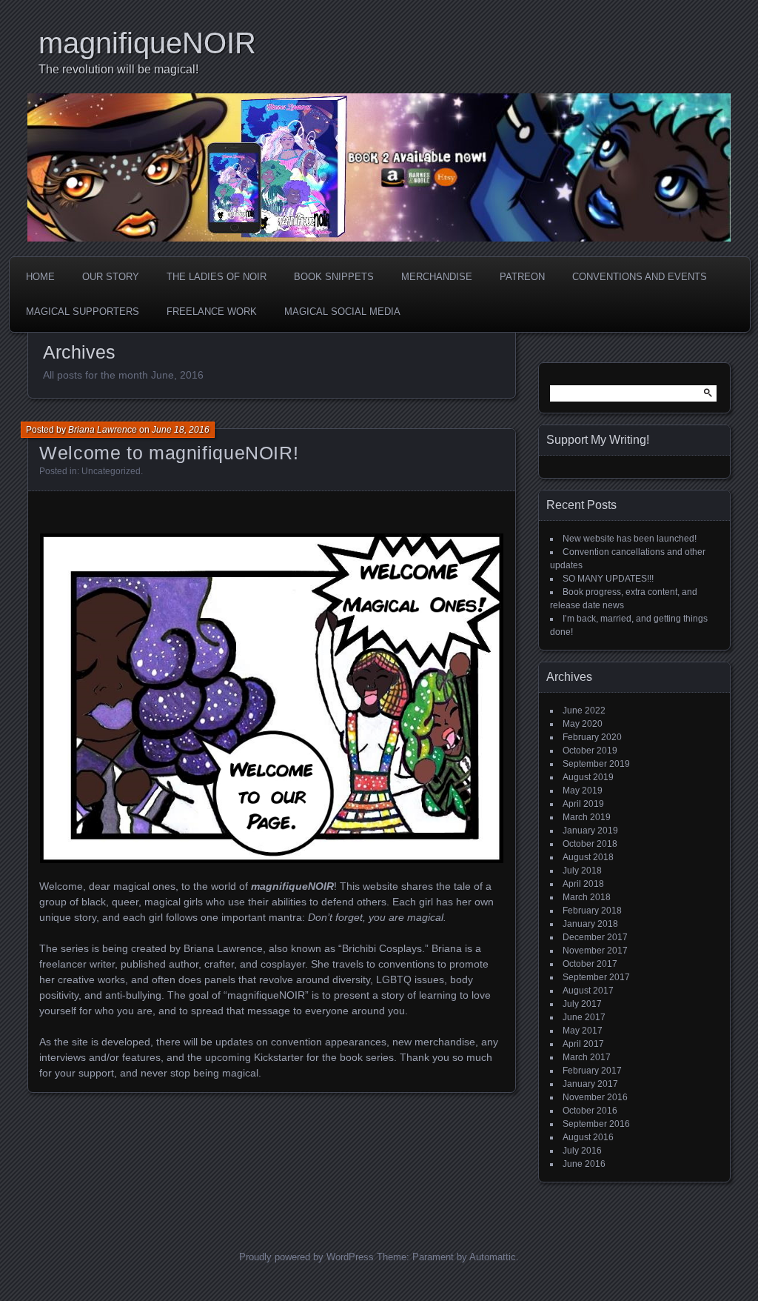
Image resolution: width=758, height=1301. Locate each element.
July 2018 (582, 870)
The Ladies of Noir (216, 276)
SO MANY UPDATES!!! (608, 578)
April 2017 (583, 1044)
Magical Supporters (82, 311)
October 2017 (590, 964)
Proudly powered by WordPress (306, 1256)
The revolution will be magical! (118, 69)
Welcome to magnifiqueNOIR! (168, 452)
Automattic (492, 1256)
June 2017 (584, 1017)
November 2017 (595, 950)
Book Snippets (334, 276)
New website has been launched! (630, 538)
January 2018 (590, 924)
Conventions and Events (639, 276)
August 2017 (588, 990)
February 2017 (592, 1070)
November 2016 (595, 1097)
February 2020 (592, 737)
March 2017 (587, 1057)
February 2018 (592, 910)
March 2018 (587, 897)
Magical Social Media (342, 311)
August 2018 (588, 857)
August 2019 (588, 777)
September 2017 (596, 977)
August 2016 (588, 1137)
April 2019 (583, 804)
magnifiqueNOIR (147, 43)
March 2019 (587, 817)
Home (40, 276)
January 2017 (590, 1084)
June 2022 (584, 710)
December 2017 (595, 937)
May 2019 (583, 790)
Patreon (522, 276)
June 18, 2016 (180, 430)
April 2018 (583, 884)
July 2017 (582, 1004)
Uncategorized (111, 471)
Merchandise (436, 276)
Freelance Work (212, 311)
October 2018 (590, 844)
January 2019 (590, 830)
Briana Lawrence (102, 430)
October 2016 (590, 1110)
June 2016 (584, 1164)
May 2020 (583, 724)
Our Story (110, 276)
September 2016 (596, 1124)
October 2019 (590, 750)
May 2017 (583, 1030)
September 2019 (596, 764)
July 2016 (582, 1150)
